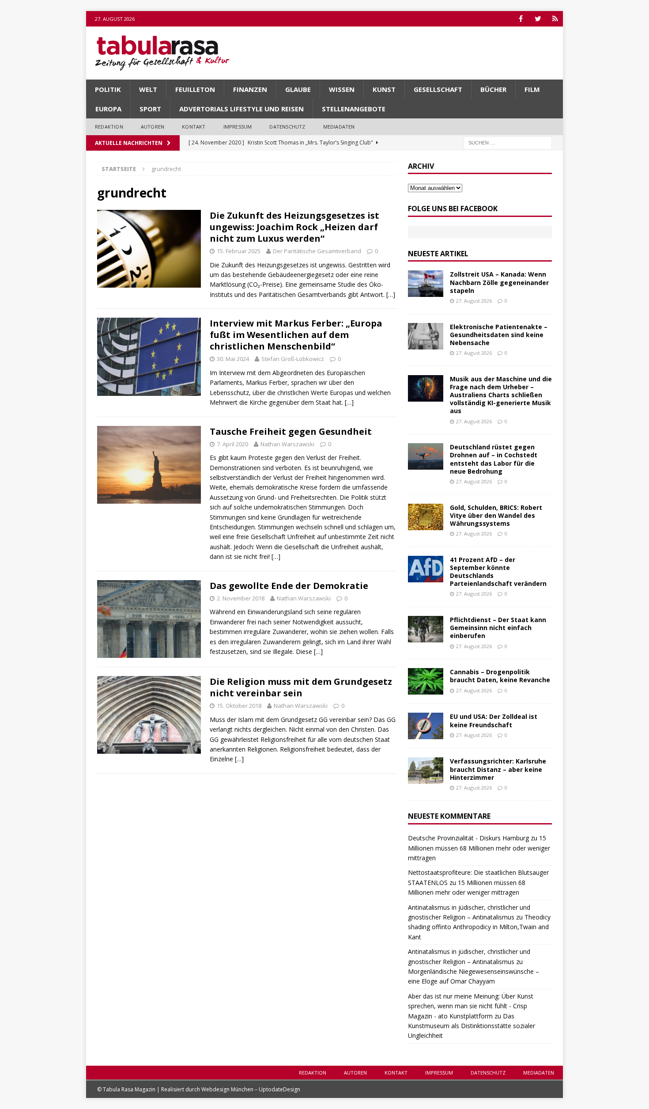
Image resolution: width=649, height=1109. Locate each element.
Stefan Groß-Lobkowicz (292, 359)
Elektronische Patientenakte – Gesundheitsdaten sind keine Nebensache (498, 335)
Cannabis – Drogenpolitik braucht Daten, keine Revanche (500, 676)
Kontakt (193, 126)
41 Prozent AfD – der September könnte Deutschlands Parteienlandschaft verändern (498, 571)
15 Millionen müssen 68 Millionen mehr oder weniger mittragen (479, 848)
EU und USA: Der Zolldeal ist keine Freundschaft (493, 720)
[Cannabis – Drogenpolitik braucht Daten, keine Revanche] (425, 681)
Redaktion (109, 126)
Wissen (342, 89)
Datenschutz (287, 126)
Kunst (384, 89)
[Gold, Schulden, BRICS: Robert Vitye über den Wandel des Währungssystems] (425, 517)
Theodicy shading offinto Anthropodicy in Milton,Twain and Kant (479, 927)
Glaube (298, 89)
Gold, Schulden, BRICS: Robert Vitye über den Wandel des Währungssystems (496, 515)
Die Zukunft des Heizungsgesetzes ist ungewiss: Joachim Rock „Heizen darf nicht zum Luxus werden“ (294, 226)
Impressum (237, 126)
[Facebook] (520, 19)
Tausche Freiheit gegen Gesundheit (291, 431)
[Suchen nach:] (508, 142)
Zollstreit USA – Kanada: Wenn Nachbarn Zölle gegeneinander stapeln (499, 282)
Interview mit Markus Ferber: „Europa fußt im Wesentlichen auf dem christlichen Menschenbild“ (296, 334)
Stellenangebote (353, 108)
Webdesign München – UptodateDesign (250, 1089)
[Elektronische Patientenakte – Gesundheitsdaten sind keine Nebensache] (425, 336)
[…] (390, 294)
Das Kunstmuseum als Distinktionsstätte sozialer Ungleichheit (471, 1026)
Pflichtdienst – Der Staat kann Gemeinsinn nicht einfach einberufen (498, 627)
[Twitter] (538, 19)
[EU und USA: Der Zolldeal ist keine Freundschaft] (425, 726)
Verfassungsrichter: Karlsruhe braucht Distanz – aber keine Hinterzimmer (498, 769)
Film (532, 89)
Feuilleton (195, 89)
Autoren (152, 126)
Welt (148, 89)
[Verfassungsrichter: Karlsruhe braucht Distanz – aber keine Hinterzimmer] (425, 770)
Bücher (493, 89)
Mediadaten (339, 126)
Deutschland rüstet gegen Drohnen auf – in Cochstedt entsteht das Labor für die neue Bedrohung (493, 459)
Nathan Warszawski (287, 444)
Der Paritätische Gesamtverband (317, 251)
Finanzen (250, 89)
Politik (108, 89)
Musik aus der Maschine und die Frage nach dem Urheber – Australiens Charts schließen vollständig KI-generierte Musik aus (501, 395)
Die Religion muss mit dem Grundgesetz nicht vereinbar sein (301, 687)
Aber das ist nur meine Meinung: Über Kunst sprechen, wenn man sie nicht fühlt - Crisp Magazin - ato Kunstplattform (470, 1006)
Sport (150, 108)
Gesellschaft (438, 89)
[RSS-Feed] (555, 19)
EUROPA (108, 108)
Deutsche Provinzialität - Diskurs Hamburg (468, 838)
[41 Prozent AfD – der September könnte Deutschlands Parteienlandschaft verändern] (425, 569)
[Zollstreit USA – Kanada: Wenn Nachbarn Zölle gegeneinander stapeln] (425, 283)
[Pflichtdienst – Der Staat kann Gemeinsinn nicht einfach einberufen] (425, 629)
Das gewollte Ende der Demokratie (289, 586)
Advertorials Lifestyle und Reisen (241, 108)
